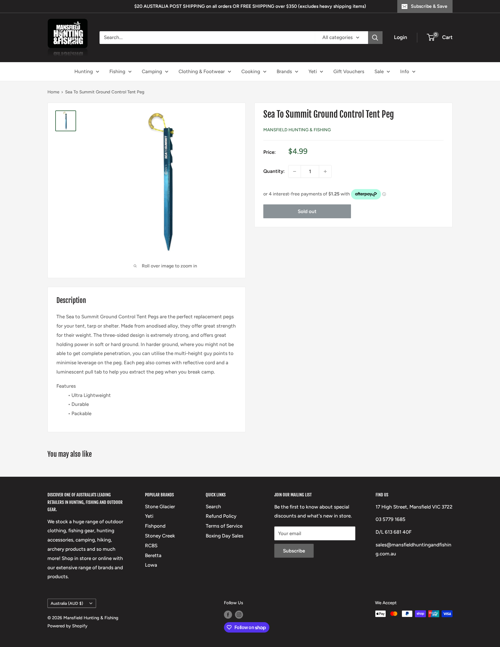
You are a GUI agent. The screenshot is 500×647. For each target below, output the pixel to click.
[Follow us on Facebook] (228, 614)
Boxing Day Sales (224, 536)
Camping (152, 71)
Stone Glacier (160, 506)
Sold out (307, 211)
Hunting (83, 71)
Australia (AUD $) (67, 603)
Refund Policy (221, 516)
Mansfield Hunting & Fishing (297, 129)
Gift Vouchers (348, 71)
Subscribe (294, 551)
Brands (284, 71)
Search (213, 506)
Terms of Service (224, 526)
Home (53, 92)
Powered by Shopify (67, 625)
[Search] (375, 37)
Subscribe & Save (429, 6)
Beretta (153, 555)
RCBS (151, 545)
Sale (379, 71)
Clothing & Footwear (202, 71)
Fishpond (155, 526)
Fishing (117, 71)
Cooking (250, 71)
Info (404, 71)
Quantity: (274, 171)
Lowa (151, 565)
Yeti (312, 71)
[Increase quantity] (325, 171)
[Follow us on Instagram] (239, 614)
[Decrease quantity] (294, 171)
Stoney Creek (160, 536)
